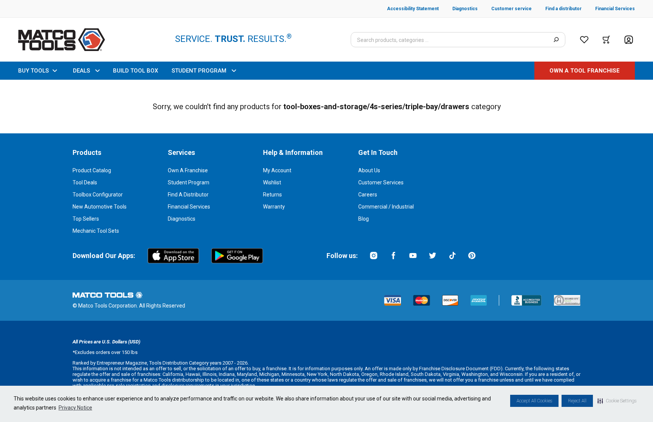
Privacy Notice (75, 408)
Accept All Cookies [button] (534, 400)
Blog (363, 219)
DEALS (81, 70)
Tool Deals (85, 182)
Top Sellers (86, 219)
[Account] (628, 40)
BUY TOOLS (33, 70)
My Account (277, 170)
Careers (367, 195)
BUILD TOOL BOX (135, 70)
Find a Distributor (188, 195)
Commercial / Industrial (386, 207)
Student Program (188, 182)
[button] (617, 401)
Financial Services (189, 207)
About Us (369, 170)
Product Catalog (92, 170)
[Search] (556, 40)
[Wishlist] (584, 39)
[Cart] (606, 39)
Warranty (274, 207)
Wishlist (272, 182)
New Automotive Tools (100, 207)
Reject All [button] (577, 400)
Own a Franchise (188, 170)
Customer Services (381, 182)
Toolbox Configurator (98, 195)
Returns (272, 195)
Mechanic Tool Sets (96, 231)
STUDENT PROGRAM (199, 70)
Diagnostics (181, 219)
